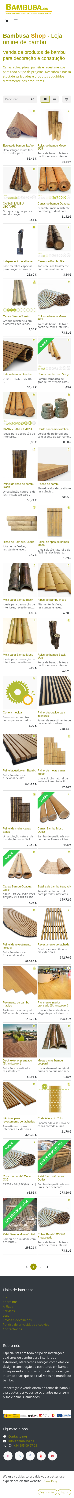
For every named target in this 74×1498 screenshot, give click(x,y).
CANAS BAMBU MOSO (18, 429)
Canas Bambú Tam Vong (53, 374)
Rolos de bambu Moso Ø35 (52, 318)
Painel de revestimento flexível (17, 946)
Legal (6, 1315)
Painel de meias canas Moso (52, 772)
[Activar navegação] (16, 21)
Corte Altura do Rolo (50, 1118)
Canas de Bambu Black (52, 261)
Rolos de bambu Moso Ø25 (52, 147)
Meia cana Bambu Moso (18, 654)
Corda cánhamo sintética (53, 429)
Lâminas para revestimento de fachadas (19, 1120)
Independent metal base (17, 261)
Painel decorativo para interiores (51, 714)
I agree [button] (64, 1492)
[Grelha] (45, 99)
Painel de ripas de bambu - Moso (54, 543)
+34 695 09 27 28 (25, 1445)
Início (6, 1297)
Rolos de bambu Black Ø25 (52, 656)
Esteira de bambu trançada (54, 886)
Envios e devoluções (17, 1320)
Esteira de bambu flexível (18, 145)
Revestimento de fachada (53, 944)
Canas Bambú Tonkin (16, 316)
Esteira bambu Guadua (17, 374)
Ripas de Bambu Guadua (18, 541)
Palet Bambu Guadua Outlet (51, 1178)
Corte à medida (12, 712)
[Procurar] (32, 99)
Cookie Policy (50, 1481)
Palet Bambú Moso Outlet (19, 1234)
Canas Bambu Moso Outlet (50, 830)
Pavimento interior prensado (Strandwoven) (53, 1004)
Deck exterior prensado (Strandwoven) (17, 1062)
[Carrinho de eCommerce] (6, 20)
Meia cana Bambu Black (18, 599)
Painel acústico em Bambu (19, 770)
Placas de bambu (48, 483)
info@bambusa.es (21, 1441)
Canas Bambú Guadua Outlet (17, 888)
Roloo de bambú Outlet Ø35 (17, 1178)
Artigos (8, 1306)
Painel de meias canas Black (17, 830)
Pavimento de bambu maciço (16, 1004)
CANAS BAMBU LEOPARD (13, 205)
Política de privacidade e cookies (26, 1324)
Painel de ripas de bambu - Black (19, 485)
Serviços (9, 1311)
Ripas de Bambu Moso (52, 599)
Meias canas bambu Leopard (50, 1062)
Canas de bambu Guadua (53, 203)
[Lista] (54, 99)
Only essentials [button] (47, 1492)
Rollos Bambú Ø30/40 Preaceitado (51, 1236)
